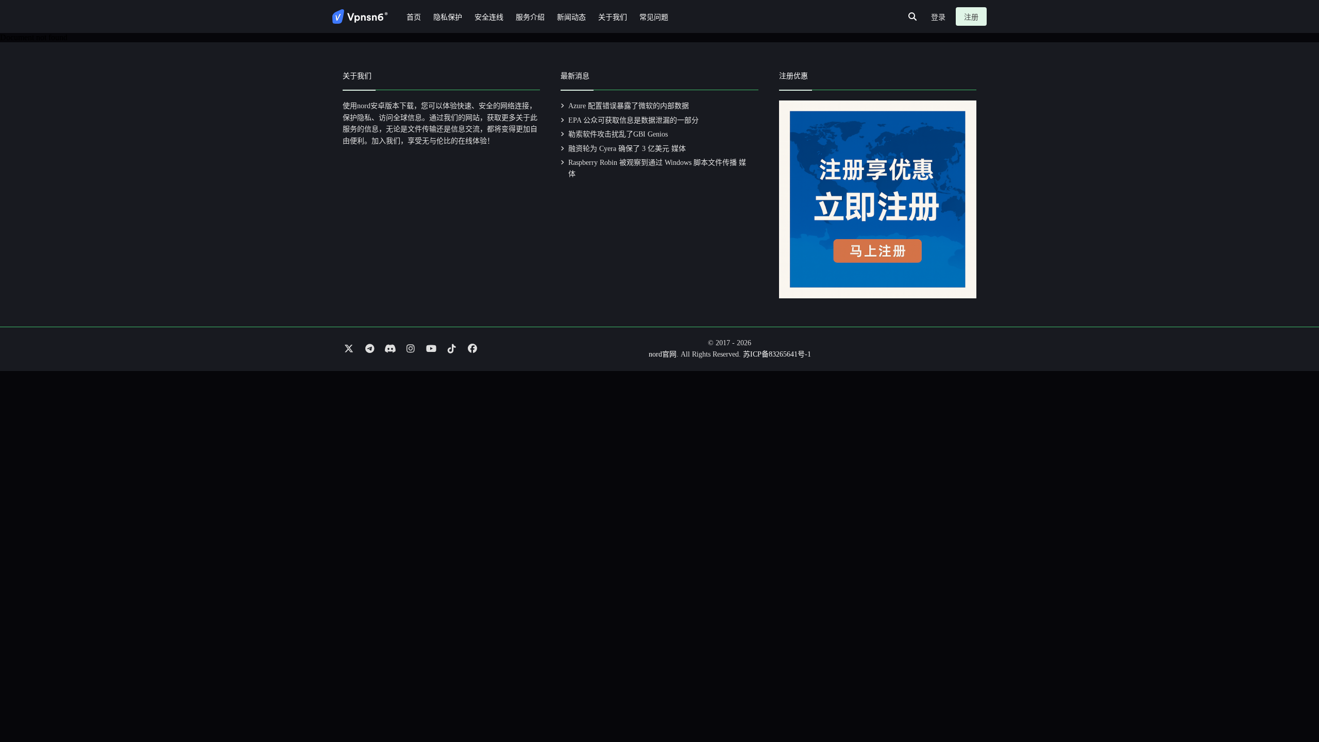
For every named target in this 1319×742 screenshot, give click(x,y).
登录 (938, 17)
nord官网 (663, 354)
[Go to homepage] (360, 16)
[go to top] (1291, 705)
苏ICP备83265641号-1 (777, 354)
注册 (971, 17)
